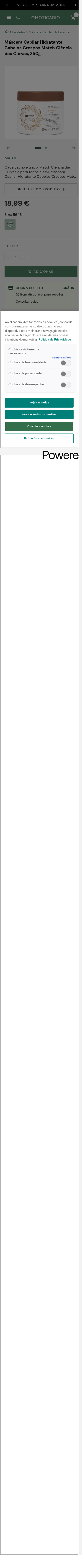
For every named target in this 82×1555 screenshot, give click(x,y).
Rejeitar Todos (39, 402)
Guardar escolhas (39, 426)
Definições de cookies (39, 438)
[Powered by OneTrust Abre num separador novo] (59, 452)
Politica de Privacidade (55, 339)
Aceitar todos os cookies (39, 414)
